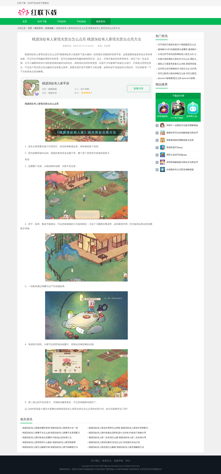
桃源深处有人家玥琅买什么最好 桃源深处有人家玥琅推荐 (49, 442)
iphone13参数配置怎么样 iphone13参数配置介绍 (179, 78)
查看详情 (138, 88)
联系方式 (106, 460)
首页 (25, 21)
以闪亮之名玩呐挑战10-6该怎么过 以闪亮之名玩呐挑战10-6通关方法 (179, 68)
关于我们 (95, 460)
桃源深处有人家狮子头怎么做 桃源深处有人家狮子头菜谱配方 (51, 432)
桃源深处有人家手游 (55, 83)
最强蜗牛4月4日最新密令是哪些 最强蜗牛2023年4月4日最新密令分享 (179, 49)
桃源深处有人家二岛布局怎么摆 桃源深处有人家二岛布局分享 (117, 437)
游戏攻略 (49, 28)
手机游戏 (81, 21)
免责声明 (118, 460)
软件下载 (42, 21)
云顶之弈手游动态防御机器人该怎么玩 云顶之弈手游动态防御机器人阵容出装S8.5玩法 (179, 54)
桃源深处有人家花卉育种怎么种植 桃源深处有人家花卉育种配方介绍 (120, 428)
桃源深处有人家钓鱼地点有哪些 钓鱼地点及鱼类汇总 (47, 437)
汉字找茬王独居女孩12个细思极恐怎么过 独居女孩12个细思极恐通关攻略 (179, 44)
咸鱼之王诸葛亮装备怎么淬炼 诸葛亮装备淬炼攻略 (179, 64)
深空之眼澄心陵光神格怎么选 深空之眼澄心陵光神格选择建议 (179, 73)
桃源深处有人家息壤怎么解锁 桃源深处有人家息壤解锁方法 (116, 447)
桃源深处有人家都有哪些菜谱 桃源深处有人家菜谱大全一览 (50, 428)
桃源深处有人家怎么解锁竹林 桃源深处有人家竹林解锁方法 (50, 447)
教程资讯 (100, 21)
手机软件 (61, 21)
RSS (128, 460)
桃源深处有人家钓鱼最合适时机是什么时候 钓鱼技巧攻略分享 (117, 432)
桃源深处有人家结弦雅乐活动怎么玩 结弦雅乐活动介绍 (114, 442)
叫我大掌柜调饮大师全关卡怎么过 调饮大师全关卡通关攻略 (179, 59)
